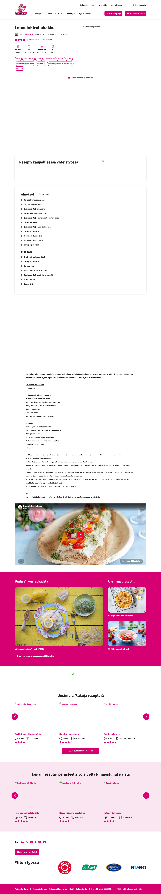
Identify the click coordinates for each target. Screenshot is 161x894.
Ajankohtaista (85, 13)
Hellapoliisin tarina (87, 5)
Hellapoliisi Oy (81, 889)
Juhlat (69, 59)
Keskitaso (19, 68)
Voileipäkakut (28, 59)
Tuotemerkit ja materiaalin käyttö (61, 889)
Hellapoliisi (29, 34)
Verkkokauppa (116, 5)
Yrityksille (103, 5)
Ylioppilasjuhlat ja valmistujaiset (60, 64)
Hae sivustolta (140, 5)
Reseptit (38, 13)
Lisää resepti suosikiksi (27, 852)
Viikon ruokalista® (55, 13)
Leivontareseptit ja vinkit (25, 64)
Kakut (18, 59)
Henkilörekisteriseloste (38, 889)
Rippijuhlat (41, 64)
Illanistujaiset (49, 59)
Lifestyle (71, 13)
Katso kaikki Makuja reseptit (80, 751)
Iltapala (61, 59)
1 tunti (39, 59)
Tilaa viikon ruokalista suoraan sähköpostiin (35, 656)
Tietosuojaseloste (21, 889)
